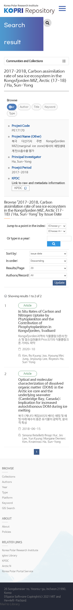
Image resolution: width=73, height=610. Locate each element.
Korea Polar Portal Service (17, 571)
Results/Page (15, 268)
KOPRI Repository (29, 9)
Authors (7, 482)
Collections (8, 476)
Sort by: (11, 253)
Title (36, 107)
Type (12, 113)
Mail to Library (10, 604)
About (6, 526)
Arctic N (6, 566)
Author (24, 107)
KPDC (18, 188)
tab (62, 7)
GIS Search (8, 508)
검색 (47, 23)
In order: (12, 261)
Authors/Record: (17, 275)
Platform (7, 497)
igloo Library (9, 555)
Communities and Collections (24, 61)
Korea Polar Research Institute (20, 550)
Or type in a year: (18, 238)
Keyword (50, 107)
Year (11, 107)
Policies (6, 532)
